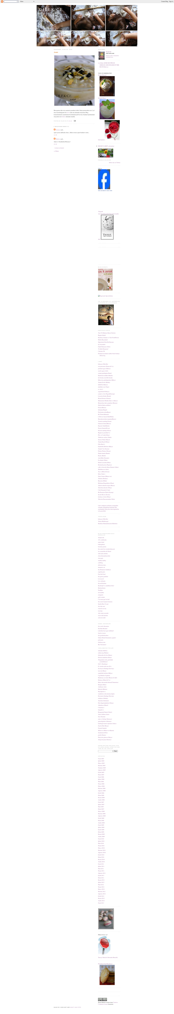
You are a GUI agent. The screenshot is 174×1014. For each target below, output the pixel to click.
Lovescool (101, 579)
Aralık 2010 (101, 862)
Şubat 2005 (101, 761)
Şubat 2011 (101, 866)
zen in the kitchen (103, 615)
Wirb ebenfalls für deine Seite (105, 190)
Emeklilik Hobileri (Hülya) (105, 446)
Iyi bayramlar (101, 344)
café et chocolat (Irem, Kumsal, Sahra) (108, 467)
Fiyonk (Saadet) (102, 728)
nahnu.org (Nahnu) (103, 653)
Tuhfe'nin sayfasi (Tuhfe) (104, 437)
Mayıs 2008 (101, 811)
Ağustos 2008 (102, 816)
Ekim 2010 (101, 857)
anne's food (101, 542)
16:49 (55, 144)
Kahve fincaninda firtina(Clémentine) (108, 682)
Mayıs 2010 (101, 848)
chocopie (100, 558)
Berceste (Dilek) (102, 481)
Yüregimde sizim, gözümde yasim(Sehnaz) (105, 661)
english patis (101, 572)
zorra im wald (101, 618)
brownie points (102, 547)
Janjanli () (101, 710)
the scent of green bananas (105, 602)
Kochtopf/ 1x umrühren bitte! (106, 586)
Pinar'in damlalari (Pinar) (105, 657)
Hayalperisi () (101, 691)
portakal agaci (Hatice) (104, 368)
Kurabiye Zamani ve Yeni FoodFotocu (108, 337)
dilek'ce (51, 9)
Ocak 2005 (101, 759)
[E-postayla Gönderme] (74, 121)
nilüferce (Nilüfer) (103, 698)
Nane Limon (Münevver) (105, 476)
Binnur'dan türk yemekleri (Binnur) (107, 403)
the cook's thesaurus (103, 626)
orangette (100, 595)
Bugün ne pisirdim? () (104, 433)
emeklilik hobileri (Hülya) (105, 673)
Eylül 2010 (101, 855)
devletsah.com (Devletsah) (105, 378)
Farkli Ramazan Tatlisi (104, 347)
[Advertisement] (104, 255)
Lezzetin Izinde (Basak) (104, 396)
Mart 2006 (101, 781)
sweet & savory (102, 608)
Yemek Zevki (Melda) (104, 382)
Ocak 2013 (101, 903)
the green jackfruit (103, 576)
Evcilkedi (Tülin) (102, 460)
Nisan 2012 (101, 887)
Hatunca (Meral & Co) (104, 680)
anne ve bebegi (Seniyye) (105, 719)
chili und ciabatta (103, 553)
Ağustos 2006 (102, 791)
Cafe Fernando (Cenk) (104, 490)
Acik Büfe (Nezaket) (103, 458)
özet (68, 112)
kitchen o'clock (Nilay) (104, 497)
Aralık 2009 (101, 836)
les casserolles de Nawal (104, 551)
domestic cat (101, 567)
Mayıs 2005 (101, 763)
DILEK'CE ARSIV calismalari (106, 146)
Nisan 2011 (101, 871)
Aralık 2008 (101, 823)
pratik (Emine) (102, 735)
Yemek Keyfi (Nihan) (103, 442)
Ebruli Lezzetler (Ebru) (104, 462)
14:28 (55, 135)
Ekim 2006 (101, 795)
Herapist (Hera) (102, 685)
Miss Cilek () (101, 474)
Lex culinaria (101, 581)
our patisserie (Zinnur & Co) (105, 366)
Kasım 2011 (101, 880)
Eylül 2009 (101, 830)
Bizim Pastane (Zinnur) (104, 398)
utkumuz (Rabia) (102, 650)
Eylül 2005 (101, 772)
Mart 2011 (101, 869)
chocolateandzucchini (104, 556)
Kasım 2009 (101, 834)
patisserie (100, 640)
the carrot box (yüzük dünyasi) (106, 549)
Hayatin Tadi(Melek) (103, 426)
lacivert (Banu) (102, 671)
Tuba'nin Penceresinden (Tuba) (106, 499)
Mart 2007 (101, 807)
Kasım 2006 (101, 797)
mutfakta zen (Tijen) (103, 387)
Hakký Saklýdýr (75, 1007)
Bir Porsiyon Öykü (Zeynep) (105, 492)
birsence (58, 130)
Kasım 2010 (101, 859)
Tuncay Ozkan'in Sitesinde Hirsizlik (108, 957)
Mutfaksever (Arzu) (103, 469)
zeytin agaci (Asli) (103, 371)
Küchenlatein (101, 588)
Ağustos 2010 (102, 852)
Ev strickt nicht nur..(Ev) (104, 666)
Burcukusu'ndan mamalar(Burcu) (107, 419)
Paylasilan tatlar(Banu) (104, 412)
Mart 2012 (101, 885)
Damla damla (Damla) (104, 453)
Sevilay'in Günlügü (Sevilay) (106, 668)
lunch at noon (102, 633)
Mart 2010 (101, 843)
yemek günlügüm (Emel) (105, 373)
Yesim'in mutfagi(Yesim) (104, 421)
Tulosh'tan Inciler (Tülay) (105, 488)
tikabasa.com (101, 642)
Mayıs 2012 (101, 889)
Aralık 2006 (101, 800)
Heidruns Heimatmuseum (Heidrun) (107, 523)
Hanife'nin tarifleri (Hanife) (105, 375)
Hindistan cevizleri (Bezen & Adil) (107, 678)
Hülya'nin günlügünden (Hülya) (106, 380)
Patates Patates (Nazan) (104, 451)
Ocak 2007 (101, 802)
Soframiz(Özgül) (102, 410)
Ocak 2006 (101, 777)
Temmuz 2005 (102, 768)
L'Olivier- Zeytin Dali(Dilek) (106, 417)
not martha (101, 592)
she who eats (101, 606)
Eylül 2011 (101, 875)
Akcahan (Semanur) (103, 701)
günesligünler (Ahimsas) (104, 721)
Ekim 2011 (101, 878)
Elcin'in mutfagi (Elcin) (104, 430)
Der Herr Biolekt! (102, 628)
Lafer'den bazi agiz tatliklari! (106, 631)
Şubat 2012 (101, 882)
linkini (64, 117)
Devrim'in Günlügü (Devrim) (106, 696)
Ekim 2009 (101, 832)
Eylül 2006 (101, 793)
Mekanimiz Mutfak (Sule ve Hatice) (108, 401)
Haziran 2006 (101, 788)
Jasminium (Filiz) (103, 733)
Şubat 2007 (101, 804)
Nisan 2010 (101, 846)
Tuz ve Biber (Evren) (103, 472)
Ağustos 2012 (102, 894)
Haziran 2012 (101, 891)
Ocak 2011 (101, 864)
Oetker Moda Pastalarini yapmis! (107, 638)
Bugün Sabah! (102, 335)
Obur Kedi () (101, 444)
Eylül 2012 (101, 896)
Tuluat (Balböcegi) (103, 521)
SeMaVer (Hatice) (103, 385)
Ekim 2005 (101, 775)
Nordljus (100, 590)
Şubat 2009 (101, 827)
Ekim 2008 (101, 820)
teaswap (100, 611)
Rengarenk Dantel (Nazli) (105, 712)
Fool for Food (101, 574)
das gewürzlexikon (103, 635)
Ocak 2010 (101, 839)
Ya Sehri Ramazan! (103, 349)
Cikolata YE (101, 351)
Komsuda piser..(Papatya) (105, 465)
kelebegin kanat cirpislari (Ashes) (107, 723)
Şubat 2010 (101, 841)
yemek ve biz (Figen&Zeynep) (106, 394)
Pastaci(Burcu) (102, 407)
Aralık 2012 (101, 901)
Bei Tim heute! (102, 644)
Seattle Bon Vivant (103, 604)
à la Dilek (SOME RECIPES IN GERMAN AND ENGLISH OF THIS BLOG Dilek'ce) (108, 65)
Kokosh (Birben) (102, 689)
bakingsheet (101, 544)
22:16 (70, 121)
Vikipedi (100, 211)
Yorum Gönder (59, 148)
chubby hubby (102, 560)
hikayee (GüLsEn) (103, 364)
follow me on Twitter (114, 162)
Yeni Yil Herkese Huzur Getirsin (106, 333)
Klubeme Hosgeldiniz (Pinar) (106, 483)
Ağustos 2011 (102, 873)
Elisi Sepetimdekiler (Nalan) (105, 703)
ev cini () (100, 389)
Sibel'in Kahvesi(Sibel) (104, 405)
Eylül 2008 (101, 818)
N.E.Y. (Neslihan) (102, 664)
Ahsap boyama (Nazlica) (104, 740)
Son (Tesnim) (101, 717)
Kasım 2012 (101, 898)
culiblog (100, 563)
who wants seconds (103, 613)
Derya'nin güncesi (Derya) (105, 737)
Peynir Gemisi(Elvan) (104, 428)
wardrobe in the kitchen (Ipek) (106, 694)
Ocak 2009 (101, 825)
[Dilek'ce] (104, 189)
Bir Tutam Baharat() (103, 414)
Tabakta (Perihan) (103, 478)
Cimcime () (101, 707)
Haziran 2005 (101, 765)
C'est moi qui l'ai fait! (104, 599)
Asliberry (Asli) (102, 687)
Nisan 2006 (101, 784)
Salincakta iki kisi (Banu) (105, 655)
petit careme (101, 597)
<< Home (56, 151)
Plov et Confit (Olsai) (104, 435)
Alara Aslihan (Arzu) (103, 714)
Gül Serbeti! (101, 140)
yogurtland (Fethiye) (103, 391)
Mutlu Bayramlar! (103, 340)
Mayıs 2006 (101, 786)
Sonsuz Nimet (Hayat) (104, 440)
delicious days (102, 565)
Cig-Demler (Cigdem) (104, 675)
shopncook (101, 537)
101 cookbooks (102, 540)
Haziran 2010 (101, 850)
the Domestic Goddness (104, 570)
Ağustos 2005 (102, 770)
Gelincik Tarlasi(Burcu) (104, 423)
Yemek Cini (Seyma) (103, 449)
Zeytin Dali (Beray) (103, 726)
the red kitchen (102, 583)
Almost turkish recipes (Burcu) (106, 485)
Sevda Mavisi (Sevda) (104, 495)
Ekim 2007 (101, 809)
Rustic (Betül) (102, 456)
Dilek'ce (58, 139)
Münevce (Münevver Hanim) (106, 730)
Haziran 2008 (101, 814)
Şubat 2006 (101, 779)
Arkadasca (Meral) (103, 705)
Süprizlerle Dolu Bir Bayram (106, 342)
